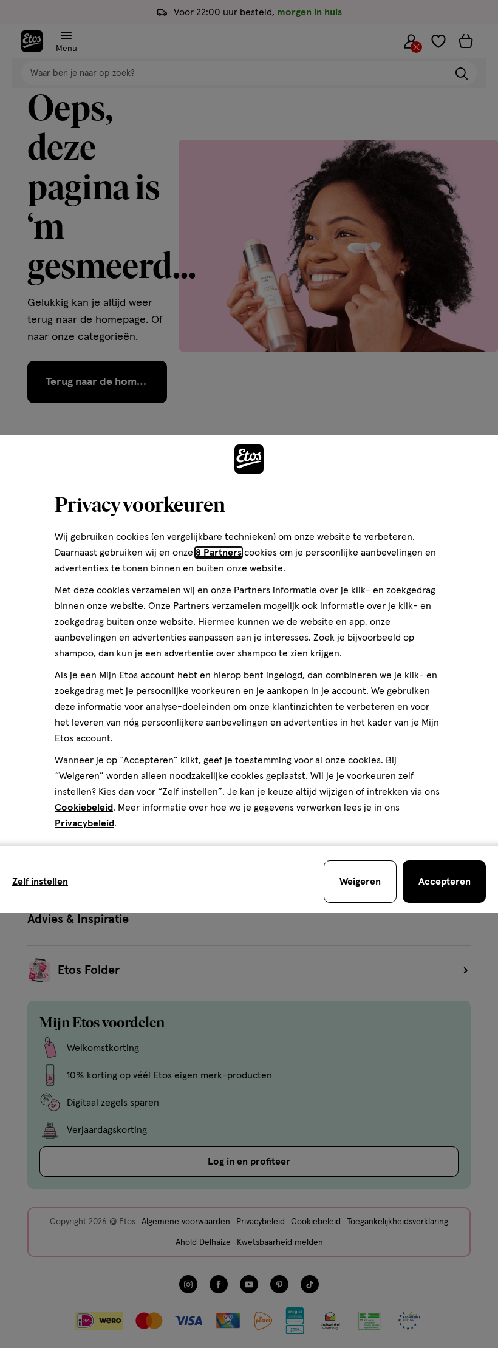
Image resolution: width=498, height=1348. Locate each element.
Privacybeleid (84, 823)
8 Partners (219, 552)
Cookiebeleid (84, 807)
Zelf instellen (40, 882)
